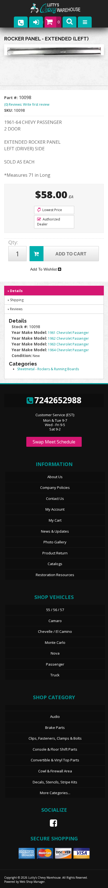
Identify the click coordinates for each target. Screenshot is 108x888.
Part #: (11, 97)
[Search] (69, 22)
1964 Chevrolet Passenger (68, 350)
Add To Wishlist (44, 269)
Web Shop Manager (32, 882)
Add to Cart (70, 254)
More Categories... (55, 792)
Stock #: (20, 326)
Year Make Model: (29, 332)
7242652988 (57, 400)
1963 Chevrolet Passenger (68, 344)
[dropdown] (85, 22)
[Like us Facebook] (51, 823)
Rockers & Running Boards (58, 369)
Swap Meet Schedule (54, 442)
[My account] (36, 22)
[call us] (21, 22)
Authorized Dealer (48, 222)
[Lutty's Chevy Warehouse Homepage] (61, 8)
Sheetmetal (26, 369)
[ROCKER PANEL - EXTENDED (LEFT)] (54, 51)
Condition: (22, 355)
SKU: (9, 110)
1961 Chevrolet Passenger (68, 332)
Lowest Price (52, 210)
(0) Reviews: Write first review (26, 104)
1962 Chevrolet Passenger (68, 338)
